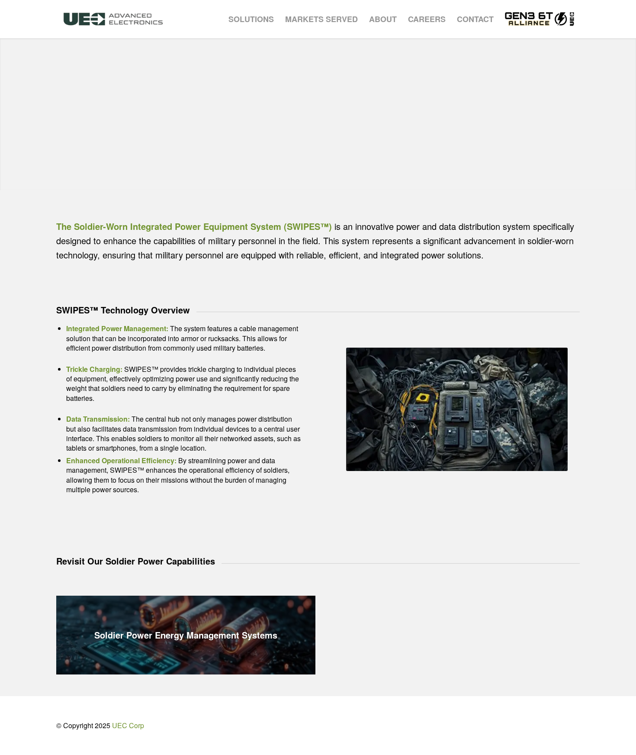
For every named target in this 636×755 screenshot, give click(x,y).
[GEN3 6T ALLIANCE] (539, 19)
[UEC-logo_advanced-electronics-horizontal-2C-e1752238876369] (113, 19)
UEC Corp (128, 725)
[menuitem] (251, 19)
